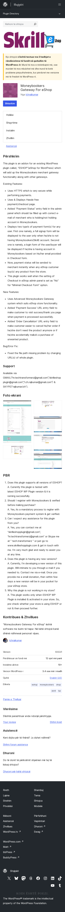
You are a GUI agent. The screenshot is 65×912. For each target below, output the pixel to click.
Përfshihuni (40, 815)
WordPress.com (13, 841)
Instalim (10, 130)
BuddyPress (11, 857)
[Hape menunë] (60, 4)
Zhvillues (7, 826)
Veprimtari (39, 821)
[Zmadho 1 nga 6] (27, 404)
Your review (9, 722)
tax (59, 691)
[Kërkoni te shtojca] (35, 24)
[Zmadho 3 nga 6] (57, 404)
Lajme (6, 795)
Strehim (7, 800)
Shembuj (38, 790)
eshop (34, 685)
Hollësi (9, 114)
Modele (38, 806)
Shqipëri (14, 870)
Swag (38, 831)
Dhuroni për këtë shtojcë (16, 771)
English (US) (56, 678)
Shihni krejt (56, 722)
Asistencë (11, 146)
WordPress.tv (12, 831)
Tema (37, 795)
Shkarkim (10, 103)
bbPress (9, 852)
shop (58, 685)
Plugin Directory (11, 13)
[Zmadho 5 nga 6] (57, 438)
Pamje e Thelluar (12, 699)
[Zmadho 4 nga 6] (57, 420)
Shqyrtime (11, 122)
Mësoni (7, 815)
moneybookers (47, 685)
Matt (7, 846)
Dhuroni (40, 826)
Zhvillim (10, 138)
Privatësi (8, 806)
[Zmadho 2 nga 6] (27, 449)
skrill (54, 691)
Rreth (6, 790)
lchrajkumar (32, 94)
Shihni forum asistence (15, 744)
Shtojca (38, 800)
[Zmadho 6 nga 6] (57, 457)
